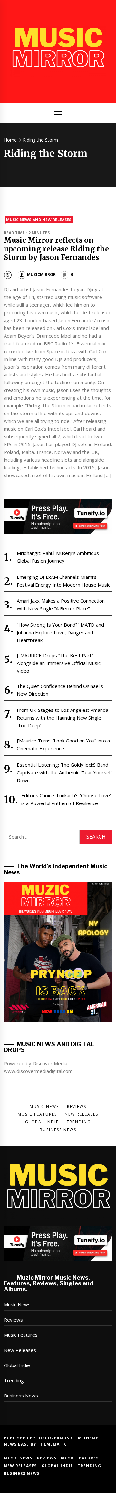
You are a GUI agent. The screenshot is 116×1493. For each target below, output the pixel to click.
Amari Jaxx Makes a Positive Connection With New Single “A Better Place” (61, 605)
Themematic (52, 1444)
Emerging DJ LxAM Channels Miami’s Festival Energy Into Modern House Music (64, 581)
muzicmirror (41, 274)
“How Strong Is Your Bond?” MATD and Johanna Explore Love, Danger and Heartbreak (60, 632)
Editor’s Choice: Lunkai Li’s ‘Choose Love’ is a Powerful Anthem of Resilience (66, 799)
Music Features (21, 1335)
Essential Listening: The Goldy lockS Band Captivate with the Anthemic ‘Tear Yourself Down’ (64, 772)
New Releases (20, 1350)
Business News (21, 1395)
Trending (14, 1380)
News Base (17, 1444)
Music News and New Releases (38, 219)
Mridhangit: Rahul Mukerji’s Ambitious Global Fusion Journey (58, 557)
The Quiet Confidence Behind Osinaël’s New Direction (60, 690)
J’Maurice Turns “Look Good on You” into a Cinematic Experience (63, 744)
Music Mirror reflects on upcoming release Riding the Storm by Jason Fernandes (56, 249)
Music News (17, 1304)
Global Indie (17, 1365)
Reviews (13, 1319)
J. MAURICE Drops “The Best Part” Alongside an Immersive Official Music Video (59, 663)
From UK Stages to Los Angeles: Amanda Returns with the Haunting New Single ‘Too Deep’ (62, 718)
